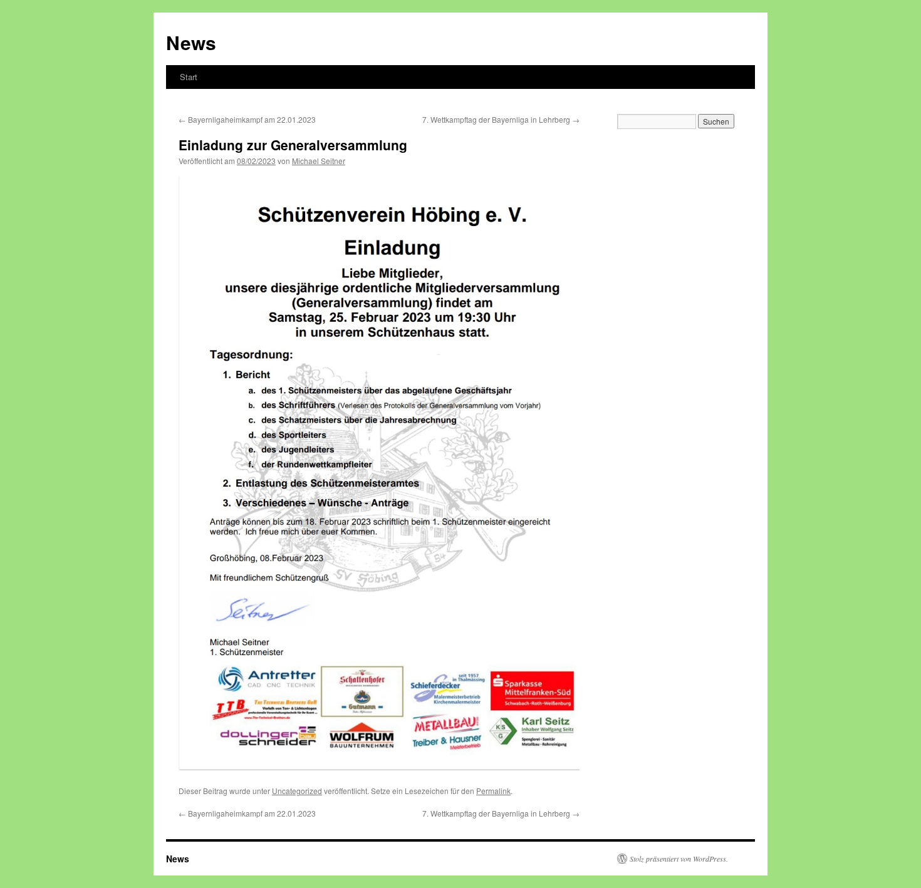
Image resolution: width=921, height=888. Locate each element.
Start (188, 77)
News (191, 42)
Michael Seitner (318, 160)
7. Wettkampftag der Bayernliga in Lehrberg (501, 119)
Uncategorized (297, 790)
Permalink (493, 790)
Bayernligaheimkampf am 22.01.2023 (247, 119)
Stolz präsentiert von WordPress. (679, 859)
